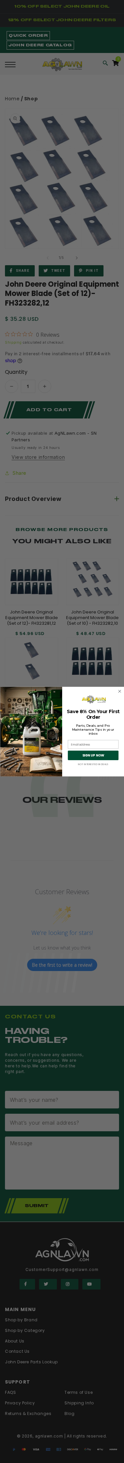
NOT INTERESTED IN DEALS (93, 764)
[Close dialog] (119, 691)
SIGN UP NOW (93, 755)
